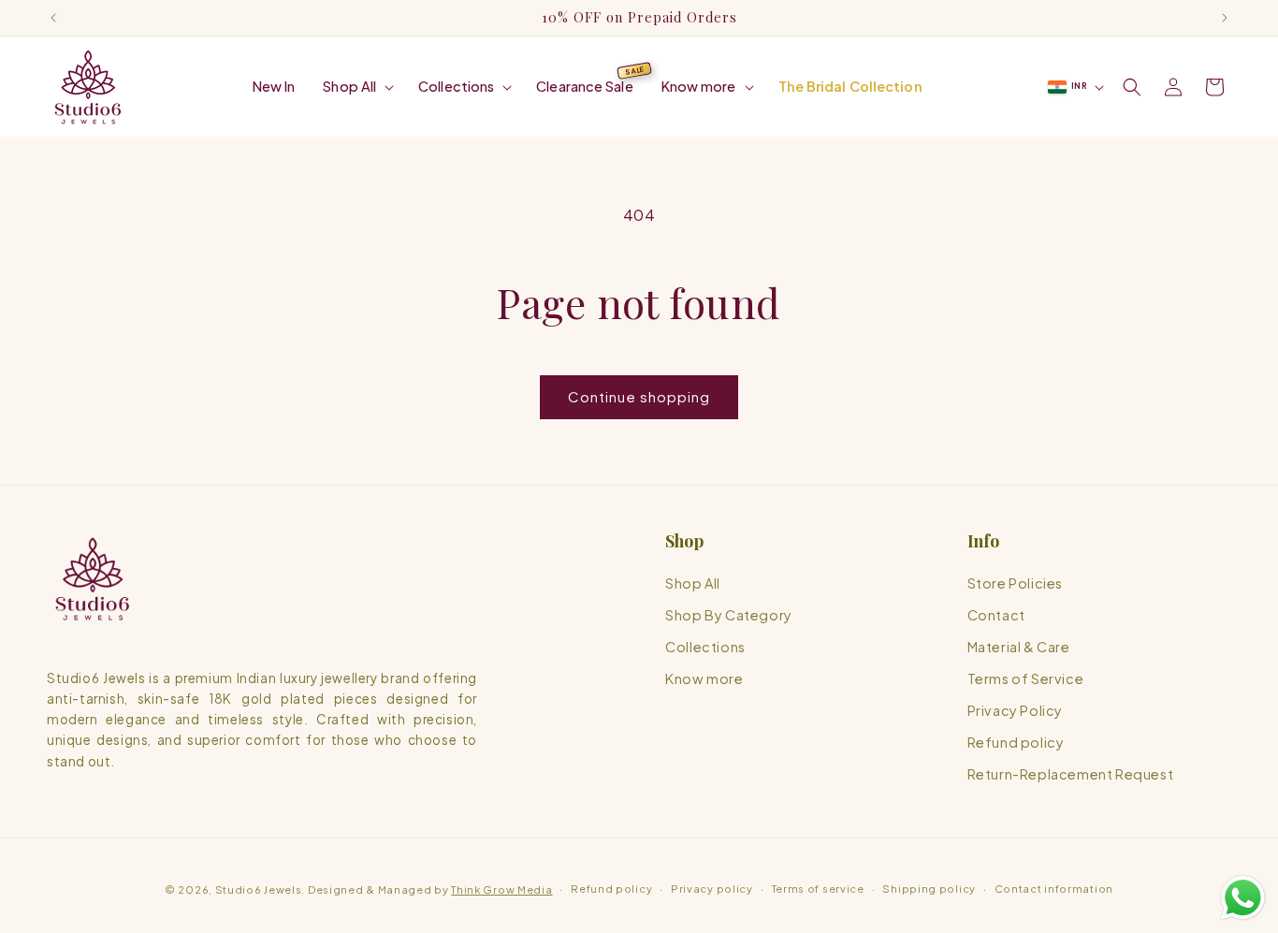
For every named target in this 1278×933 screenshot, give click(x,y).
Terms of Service (1025, 678)
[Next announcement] (1224, 18)
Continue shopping (639, 396)
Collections (705, 646)
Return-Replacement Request (1070, 774)
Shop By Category (728, 614)
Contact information (1054, 888)
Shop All (692, 583)
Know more (704, 678)
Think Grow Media (501, 889)
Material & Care (1018, 646)
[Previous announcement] (53, 18)
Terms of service (818, 888)
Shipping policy (929, 888)
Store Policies (1015, 583)
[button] (356, 86)
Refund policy (1016, 742)
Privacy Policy (1015, 710)
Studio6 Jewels (258, 889)
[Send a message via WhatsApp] (1243, 898)
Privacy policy (712, 888)
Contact (996, 614)
